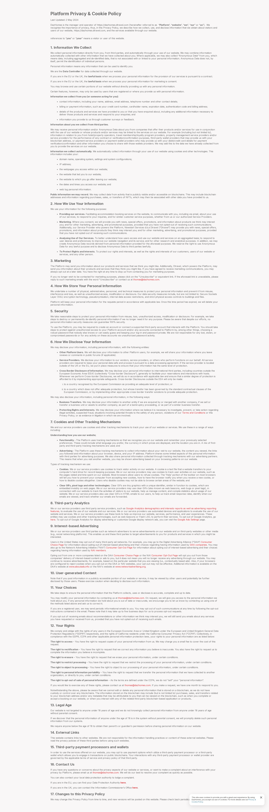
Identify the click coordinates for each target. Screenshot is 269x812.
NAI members (98, 550)
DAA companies (198, 544)
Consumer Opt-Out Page (119, 547)
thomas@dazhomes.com (146, 279)
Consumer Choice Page (126, 555)
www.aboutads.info (79, 566)
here (52, 519)
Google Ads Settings (188, 519)
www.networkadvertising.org (130, 566)
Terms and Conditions (193, 412)
